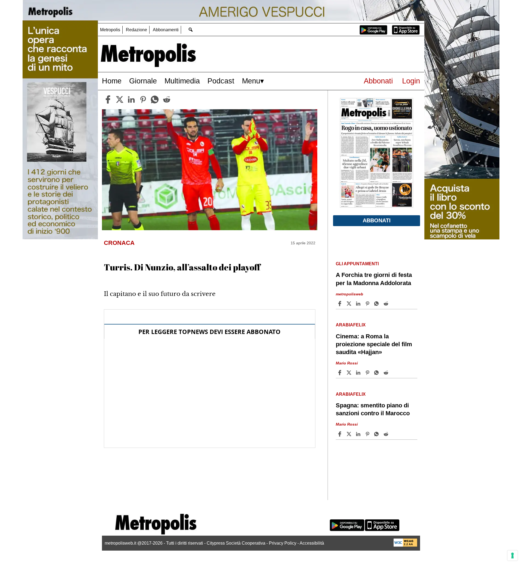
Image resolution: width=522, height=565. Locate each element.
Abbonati (378, 81)
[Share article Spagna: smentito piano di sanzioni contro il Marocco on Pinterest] (368, 434)
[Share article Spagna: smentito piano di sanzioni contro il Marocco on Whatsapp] (377, 434)
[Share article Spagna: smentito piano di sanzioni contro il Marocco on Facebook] (340, 434)
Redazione (136, 29)
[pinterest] (143, 99)
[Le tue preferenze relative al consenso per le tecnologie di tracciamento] (512, 555)
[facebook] (107, 99)
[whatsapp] (154, 99)
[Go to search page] (190, 29)
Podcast (220, 81)
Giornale (143, 81)
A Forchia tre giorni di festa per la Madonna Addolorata (374, 278)
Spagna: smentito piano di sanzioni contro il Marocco (373, 409)
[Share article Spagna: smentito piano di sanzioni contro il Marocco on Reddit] (386, 434)
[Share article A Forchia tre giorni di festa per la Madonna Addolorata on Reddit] (386, 303)
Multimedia (182, 81)
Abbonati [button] (377, 220)
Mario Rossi (347, 363)
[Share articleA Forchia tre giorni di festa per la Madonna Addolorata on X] (349, 303)
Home (112, 81)
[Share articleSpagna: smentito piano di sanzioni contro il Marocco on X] (349, 434)
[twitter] (119, 99)
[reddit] (166, 99)
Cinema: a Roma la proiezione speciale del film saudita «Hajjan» (374, 344)
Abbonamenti (166, 29)
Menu (251, 81)
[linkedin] (131, 99)
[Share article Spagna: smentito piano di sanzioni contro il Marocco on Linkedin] (359, 434)
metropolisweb (349, 294)
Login (411, 81)
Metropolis (110, 29)
